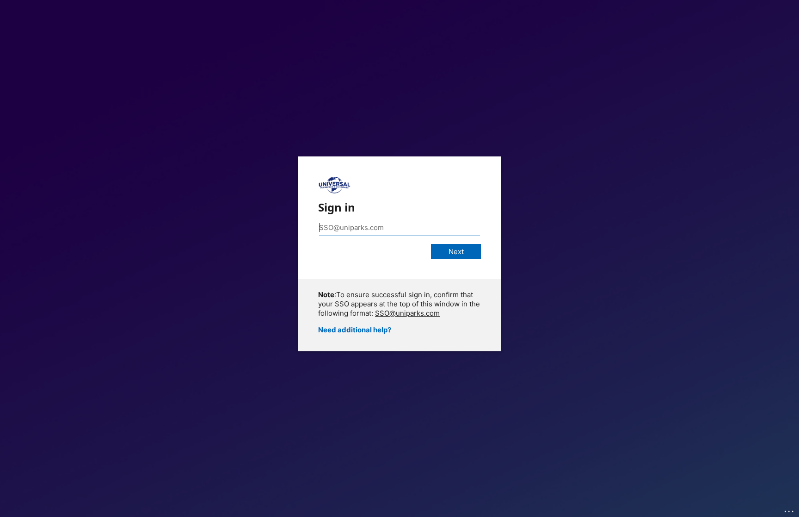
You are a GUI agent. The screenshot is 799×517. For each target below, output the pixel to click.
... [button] (789, 509)
